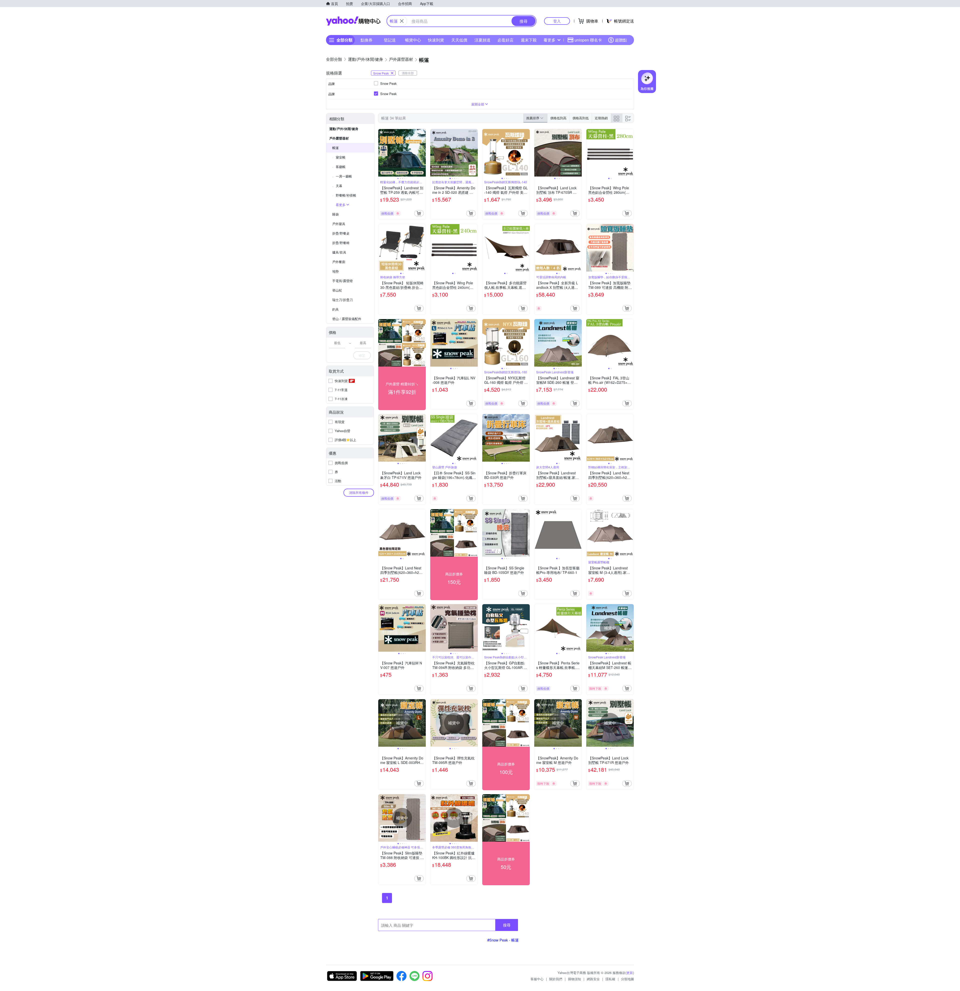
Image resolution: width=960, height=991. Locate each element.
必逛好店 (506, 40)
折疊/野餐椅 (341, 242)
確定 (362, 355)
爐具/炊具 (339, 252)
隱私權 (610, 978)
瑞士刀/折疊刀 (342, 299)
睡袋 (335, 214)
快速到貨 (436, 40)
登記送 (390, 40)
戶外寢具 (338, 223)
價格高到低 (580, 118)
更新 (629, 972)
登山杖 (337, 290)
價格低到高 (558, 118)
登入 (557, 21)
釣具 (335, 309)
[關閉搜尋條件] (402, 21)
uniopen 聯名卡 (588, 40)
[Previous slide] (381, 153)
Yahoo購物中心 (353, 21)
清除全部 (408, 73)
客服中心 (537, 978)
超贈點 (621, 40)
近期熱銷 (601, 118)
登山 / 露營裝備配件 (346, 318)
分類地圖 (627, 978)
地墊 (335, 271)
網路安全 (593, 978)
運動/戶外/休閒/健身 (343, 128)
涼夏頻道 (482, 40)
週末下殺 (529, 40)
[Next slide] (422, 153)
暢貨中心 (413, 40)
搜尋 (506, 924)
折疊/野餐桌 (341, 233)
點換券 (366, 40)
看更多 (550, 40)
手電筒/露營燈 (342, 280)
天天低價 (459, 40)
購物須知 (574, 978)
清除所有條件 (358, 492)
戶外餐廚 (338, 261)
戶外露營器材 (339, 138)
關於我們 (555, 978)
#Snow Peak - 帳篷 (503, 939)
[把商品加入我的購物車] (419, 213)
